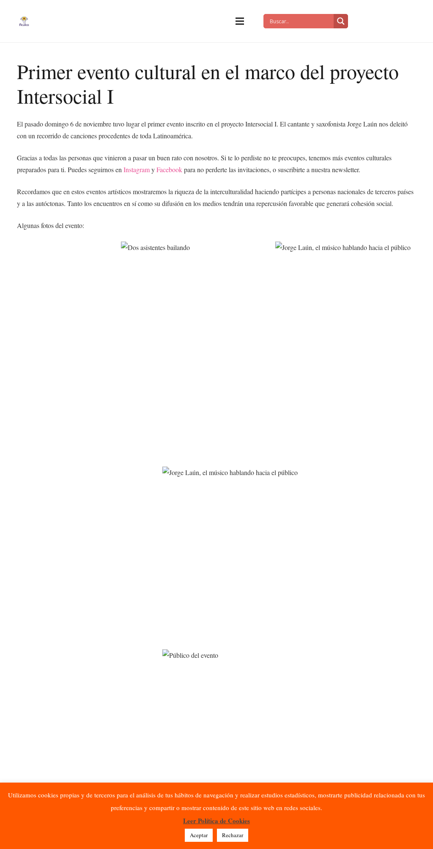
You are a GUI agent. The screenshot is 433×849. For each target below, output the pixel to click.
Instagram (136, 169)
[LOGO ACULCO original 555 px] (24, 21)
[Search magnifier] (341, 21)
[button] (239, 21)
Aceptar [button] (199, 835)
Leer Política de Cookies (216, 820)
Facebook (169, 169)
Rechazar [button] (232, 835)
